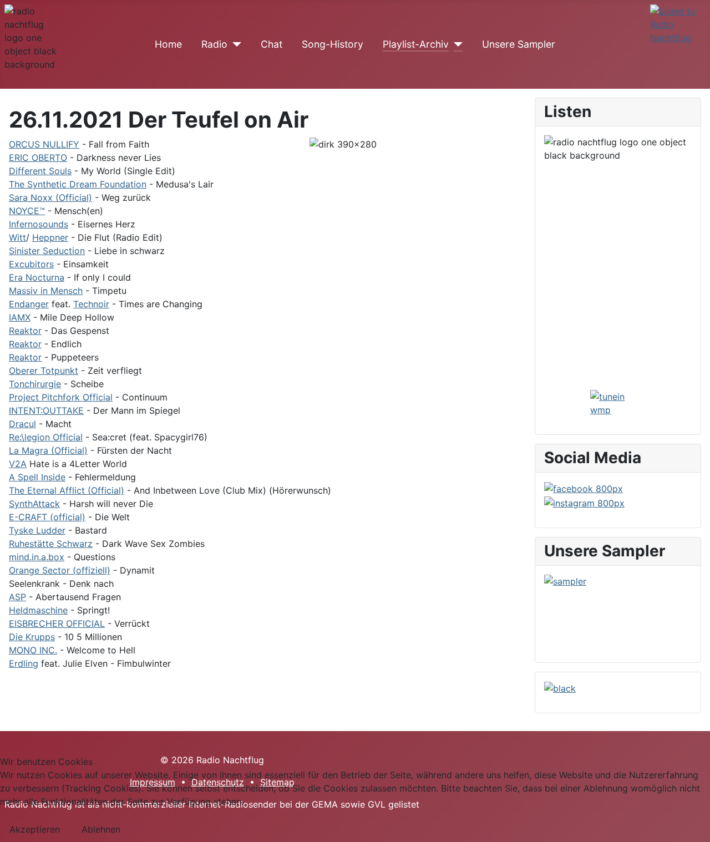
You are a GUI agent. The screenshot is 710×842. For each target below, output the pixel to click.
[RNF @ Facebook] (583, 488)
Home (168, 44)
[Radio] (234, 44)
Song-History (332, 44)
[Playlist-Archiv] (456, 44)
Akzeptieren (34, 829)
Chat (271, 44)
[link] (44, 144)
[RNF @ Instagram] (584, 502)
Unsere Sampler (518, 44)
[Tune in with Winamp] (618, 403)
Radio (214, 44)
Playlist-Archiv (416, 44)
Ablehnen (101, 829)
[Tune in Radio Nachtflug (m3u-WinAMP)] (678, 24)
